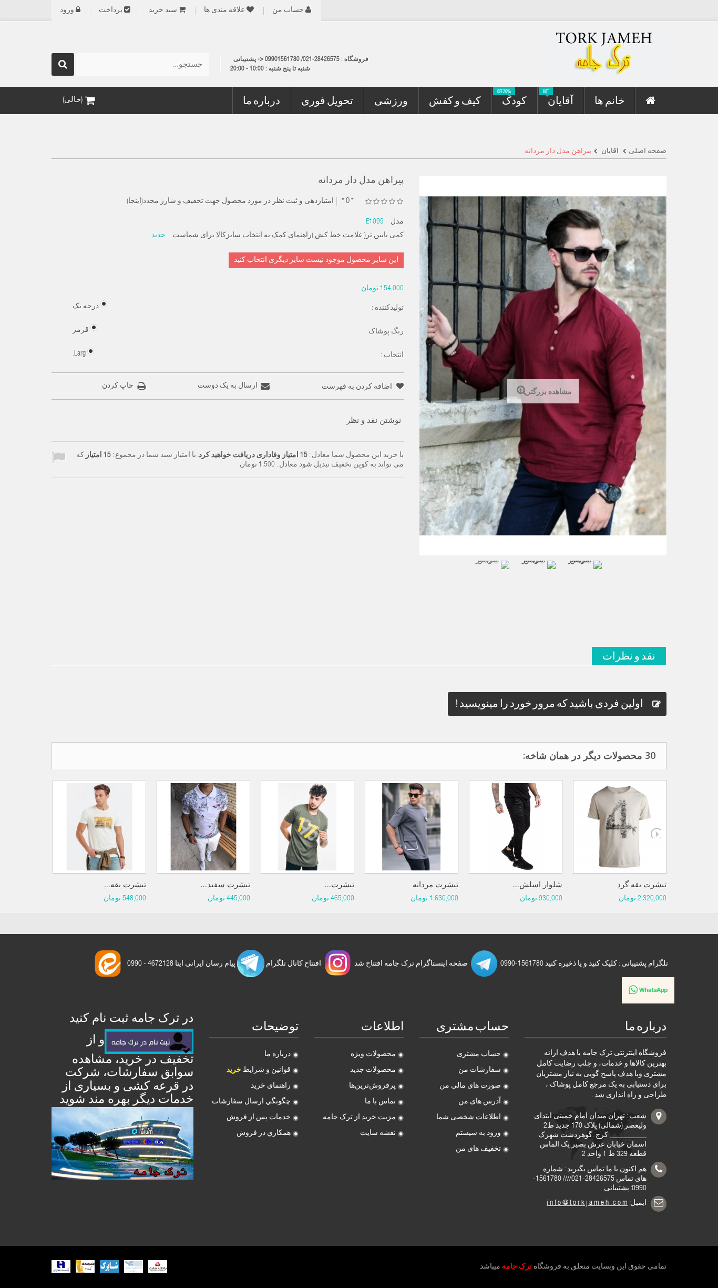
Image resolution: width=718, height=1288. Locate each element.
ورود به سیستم (478, 1133)
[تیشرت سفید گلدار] (203, 827)
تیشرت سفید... (225, 885)
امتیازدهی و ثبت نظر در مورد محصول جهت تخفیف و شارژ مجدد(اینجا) (230, 201)
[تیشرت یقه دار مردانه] (99, 827)
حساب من (288, 10)
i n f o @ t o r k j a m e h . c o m (587, 1203)
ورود (67, 10)
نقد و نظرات (628, 656)
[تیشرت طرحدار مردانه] (307, 827)
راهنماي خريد (271, 1086)
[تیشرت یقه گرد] (619, 827)
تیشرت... (339, 885)
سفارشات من (479, 1070)
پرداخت (110, 10)
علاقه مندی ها (224, 10)
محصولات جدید (373, 1070)
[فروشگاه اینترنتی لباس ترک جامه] (569, 54)
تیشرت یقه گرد (641, 885)
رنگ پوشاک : (384, 332)
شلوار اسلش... (537, 885)
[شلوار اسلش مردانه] (515, 827)
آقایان (609, 151)
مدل (397, 222)
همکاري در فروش (264, 1133)
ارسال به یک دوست (228, 386)
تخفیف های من (478, 1149)
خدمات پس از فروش (259, 1117)
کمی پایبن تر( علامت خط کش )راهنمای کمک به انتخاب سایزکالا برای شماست (288, 235)
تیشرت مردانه (435, 885)
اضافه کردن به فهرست (358, 387)
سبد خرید (163, 10)
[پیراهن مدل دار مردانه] (491, 578)
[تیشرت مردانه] (411, 827)
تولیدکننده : (387, 308)
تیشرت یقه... (125, 885)
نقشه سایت (378, 1133)
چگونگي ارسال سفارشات (251, 1102)
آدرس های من (479, 1102)
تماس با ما (380, 1102)
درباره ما (277, 1054)
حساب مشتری (479, 1054)
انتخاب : (391, 355)
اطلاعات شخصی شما (468, 1117)
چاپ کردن (118, 386)
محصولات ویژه (373, 1054)
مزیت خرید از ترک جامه (359, 1117)
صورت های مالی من (470, 1086)
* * (348, 201)
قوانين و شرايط (259, 1070)
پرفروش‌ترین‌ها (372, 1086)
